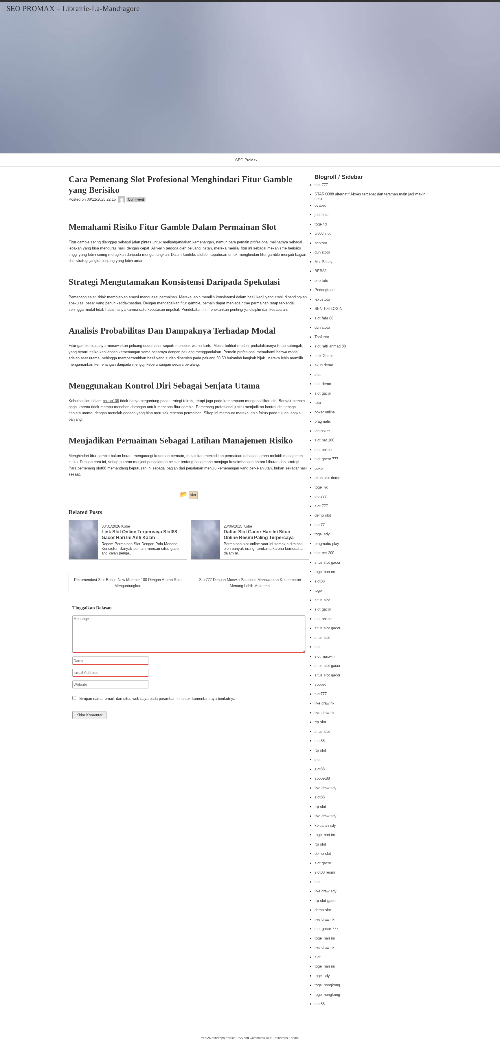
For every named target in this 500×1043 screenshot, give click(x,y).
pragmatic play (327, 543)
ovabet (320, 205)
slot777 (321, 496)
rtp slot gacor (326, 900)
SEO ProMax (246, 159)
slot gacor (323, 393)
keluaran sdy (325, 825)
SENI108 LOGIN (328, 308)
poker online (325, 412)
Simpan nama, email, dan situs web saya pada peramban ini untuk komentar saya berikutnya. (157, 698)
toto (318, 402)
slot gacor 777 (326, 459)
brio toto (321, 280)
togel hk (321, 487)
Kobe (125, 526)
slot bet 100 (324, 440)
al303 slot (323, 233)
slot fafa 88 (324, 318)
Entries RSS (234, 1038)
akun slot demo (327, 478)
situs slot (322, 600)
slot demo (323, 384)
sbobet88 (322, 778)
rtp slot (320, 722)
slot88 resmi (325, 872)
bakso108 (111, 401)
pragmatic (323, 421)
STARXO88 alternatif (332, 194)
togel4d (321, 224)
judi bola (321, 214)
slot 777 (321, 185)
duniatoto (322, 252)
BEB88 (320, 271)
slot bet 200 (324, 553)
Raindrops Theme (286, 1038)
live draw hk (324, 703)
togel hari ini (325, 571)
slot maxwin (324, 656)
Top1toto (322, 337)
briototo (321, 243)
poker (319, 468)
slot (318, 374)
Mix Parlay (323, 262)
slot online (323, 449)
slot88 (320, 581)
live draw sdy (326, 788)
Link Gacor (324, 356)
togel (319, 590)
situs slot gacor (327, 562)
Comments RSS (261, 1038)
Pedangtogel (325, 290)
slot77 (320, 525)
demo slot (323, 515)
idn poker (322, 431)
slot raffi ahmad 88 (330, 346)
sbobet (320, 684)
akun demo (324, 365)
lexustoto (322, 299)
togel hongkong (327, 985)
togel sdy (322, 534)
